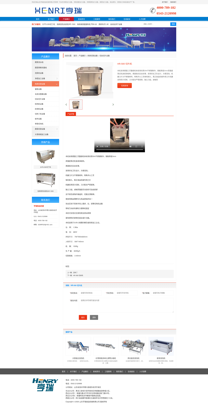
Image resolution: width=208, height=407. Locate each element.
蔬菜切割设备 (40, 129)
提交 (83, 317)
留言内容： (74, 300)
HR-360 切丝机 (78, 275)
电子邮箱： (146, 293)
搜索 (173, 24)
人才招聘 (142, 19)
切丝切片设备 (40, 99)
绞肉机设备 (39, 104)
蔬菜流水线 (39, 62)
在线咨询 (124, 85)
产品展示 (66, 19)
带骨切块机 (39, 123)
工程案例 (96, 19)
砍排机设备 (39, 109)
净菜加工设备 (40, 78)
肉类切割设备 (40, 84)
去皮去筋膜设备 (41, 94)
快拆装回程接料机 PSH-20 (87, 24)
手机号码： (110, 293)
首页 (37, 19)
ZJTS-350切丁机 (48, 24)
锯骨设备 (38, 89)
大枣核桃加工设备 (41, 134)
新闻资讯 (81, 19)
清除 (94, 317)
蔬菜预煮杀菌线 (41, 67)
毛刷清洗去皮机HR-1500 (66, 24)
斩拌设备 (38, 118)
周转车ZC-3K (104, 24)
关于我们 (165, 2)
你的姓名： (74, 293)
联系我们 (173, 2)
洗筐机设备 (39, 73)
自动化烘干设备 (116, 24)
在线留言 (127, 19)
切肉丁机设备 (40, 114)
